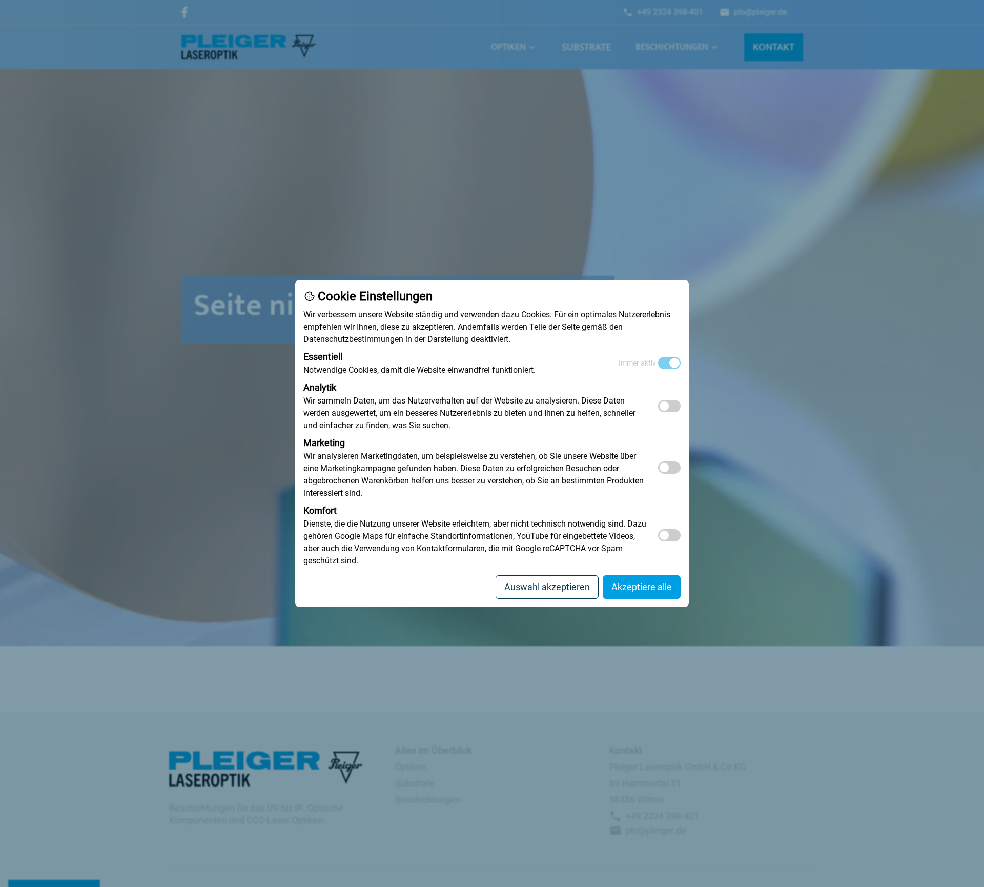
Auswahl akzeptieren (547, 586)
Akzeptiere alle (641, 586)
